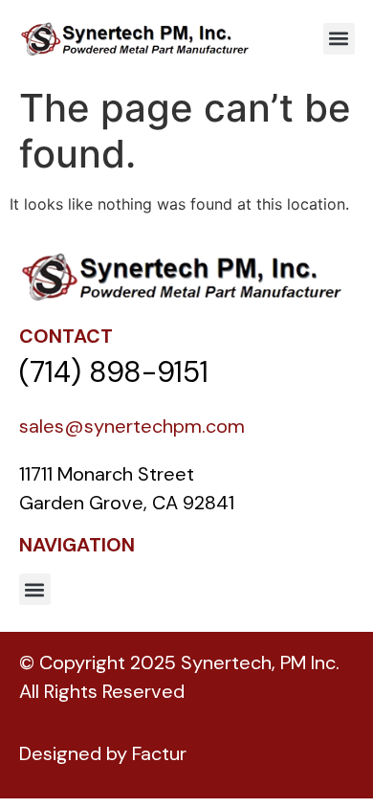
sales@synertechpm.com (132, 426)
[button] (339, 39)
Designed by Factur (102, 753)
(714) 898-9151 (113, 372)
